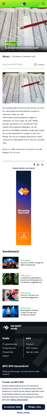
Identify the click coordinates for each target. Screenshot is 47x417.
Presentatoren (9, 348)
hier (9, 149)
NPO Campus (32, 348)
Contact (29, 344)
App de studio (32, 352)
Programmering (10, 344)
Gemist (6, 356)
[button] (3, 3)
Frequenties (8, 352)
